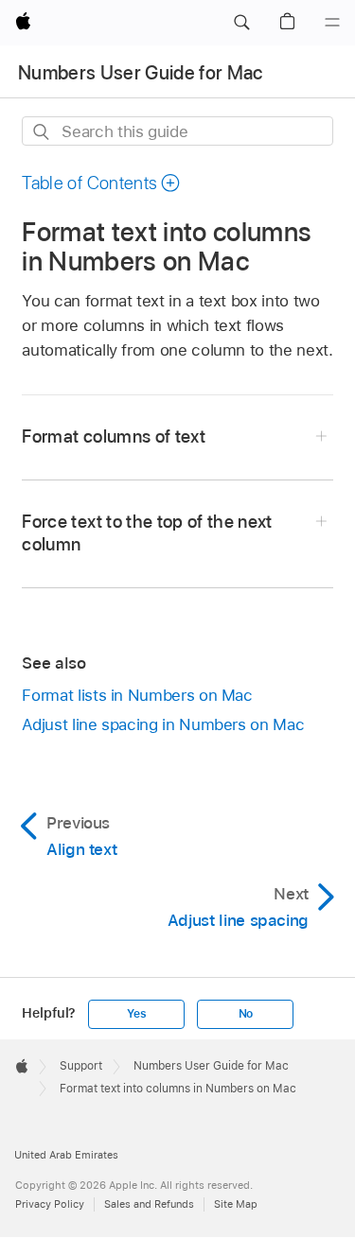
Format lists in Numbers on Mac (137, 695)
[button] (241, 22)
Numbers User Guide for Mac (140, 72)
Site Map (235, 1204)
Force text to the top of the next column (147, 533)
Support (81, 1065)
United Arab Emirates (66, 1154)
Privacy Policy (49, 1204)
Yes (136, 1013)
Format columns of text (113, 436)
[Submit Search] (42, 132)
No (246, 1013)
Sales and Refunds (149, 1204)
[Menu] (332, 22)
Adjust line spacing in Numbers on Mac (163, 724)
